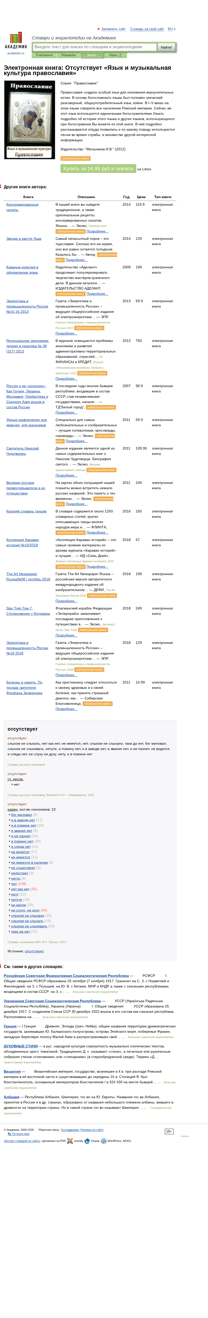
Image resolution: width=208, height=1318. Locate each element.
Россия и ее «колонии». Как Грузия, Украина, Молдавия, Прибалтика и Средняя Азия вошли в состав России (27, 396)
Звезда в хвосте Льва (23, 239)
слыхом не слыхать (27, 921)
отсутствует (34, 951)
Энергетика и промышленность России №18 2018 (27, 648)
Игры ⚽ (115, 55)
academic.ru (15, 53)
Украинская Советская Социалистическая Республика (52, 1001)
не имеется (20, 857)
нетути (16, 900)
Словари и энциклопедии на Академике (74, 37)
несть (15, 878)
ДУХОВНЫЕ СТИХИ (21, 1046)
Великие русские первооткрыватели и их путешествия (25, 488)
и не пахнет (21, 836)
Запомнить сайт (114, 29)
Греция (10, 1026)
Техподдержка (70, 1129)
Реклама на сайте (91, 1129)
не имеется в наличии (29, 862)
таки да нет (20, 931)
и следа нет (21, 846)
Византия (12, 1071)
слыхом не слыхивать (29, 926)
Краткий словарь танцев (26, 511)
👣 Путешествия (18, 1133)
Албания (11, 1097)
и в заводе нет (23, 820)
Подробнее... (97, 231)
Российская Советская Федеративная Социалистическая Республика (66, 976)
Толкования (44, 55)
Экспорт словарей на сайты (22, 1140)
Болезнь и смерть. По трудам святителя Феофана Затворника (24, 687)
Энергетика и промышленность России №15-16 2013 (27, 306)
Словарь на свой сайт (147, 29)
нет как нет (20, 889)
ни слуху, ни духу (25, 910)
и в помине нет (23, 825)
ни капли (18, 905)
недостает (19, 873)
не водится (20, 852)
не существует (23, 868)
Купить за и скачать (98, 168)
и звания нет (21, 831)
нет (14, 884)
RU (170, 29)
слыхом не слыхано (27, 915)
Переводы (68, 55)
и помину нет (22, 841)
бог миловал (21, 815)
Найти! (166, 47)
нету (15, 894)
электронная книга (70, 231)
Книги (92, 55)
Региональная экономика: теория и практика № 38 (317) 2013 (27, 346)
